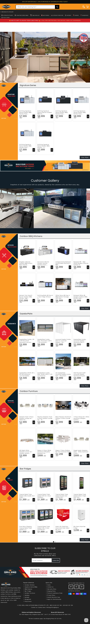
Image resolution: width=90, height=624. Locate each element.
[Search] (57, 7)
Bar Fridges (46, 15)
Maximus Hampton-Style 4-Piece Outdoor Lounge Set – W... (44, 418)
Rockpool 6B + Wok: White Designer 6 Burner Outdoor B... (81, 263)
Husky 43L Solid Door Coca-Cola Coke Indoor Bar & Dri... (63, 528)
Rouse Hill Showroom (57, 612)
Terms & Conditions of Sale (54, 593)
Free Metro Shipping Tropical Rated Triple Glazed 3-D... (25, 528)
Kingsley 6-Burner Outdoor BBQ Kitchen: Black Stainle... (26, 263)
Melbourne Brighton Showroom (31, 612)
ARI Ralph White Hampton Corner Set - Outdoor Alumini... (26, 452)
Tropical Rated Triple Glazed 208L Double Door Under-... (27, 496)
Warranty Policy (51, 589)
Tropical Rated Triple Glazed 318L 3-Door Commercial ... (43, 528)
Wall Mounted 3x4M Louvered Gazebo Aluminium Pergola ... (80, 374)
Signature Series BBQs (22, 15)
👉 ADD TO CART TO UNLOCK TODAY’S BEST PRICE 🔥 (25, 20)
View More (84, 157)
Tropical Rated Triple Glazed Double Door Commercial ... (62, 496)
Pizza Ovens (6, 17)
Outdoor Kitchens (29, 585)
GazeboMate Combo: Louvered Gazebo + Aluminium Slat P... (80, 341)
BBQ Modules (35, 15)
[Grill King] (45, 57)
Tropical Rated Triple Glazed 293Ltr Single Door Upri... (80, 496)
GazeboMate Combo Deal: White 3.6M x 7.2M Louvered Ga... (44, 374)
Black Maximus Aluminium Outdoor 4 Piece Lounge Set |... (63, 418)
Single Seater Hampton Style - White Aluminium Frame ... (81, 452)
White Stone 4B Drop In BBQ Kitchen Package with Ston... (63, 297)
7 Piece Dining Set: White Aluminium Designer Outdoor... (81, 418)
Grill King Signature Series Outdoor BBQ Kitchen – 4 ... (43, 146)
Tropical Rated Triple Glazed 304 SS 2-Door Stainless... (44, 496)
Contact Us (50, 587)
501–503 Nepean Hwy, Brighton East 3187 (31, 614)
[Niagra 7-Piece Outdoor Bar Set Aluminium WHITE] (63, 439)
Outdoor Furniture (57, 15)
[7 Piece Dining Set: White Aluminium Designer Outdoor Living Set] (81, 405)
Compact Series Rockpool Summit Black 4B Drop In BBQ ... (63, 263)
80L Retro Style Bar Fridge (80, 527)
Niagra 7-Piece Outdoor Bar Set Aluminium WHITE (63, 451)
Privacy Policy (51, 595)
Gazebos (68, 15)
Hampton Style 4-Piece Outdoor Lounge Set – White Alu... (26, 418)
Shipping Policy (51, 591)
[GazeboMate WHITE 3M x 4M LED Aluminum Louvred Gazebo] (27, 361)
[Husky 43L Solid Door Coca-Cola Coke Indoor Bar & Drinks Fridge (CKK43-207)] (63, 515)
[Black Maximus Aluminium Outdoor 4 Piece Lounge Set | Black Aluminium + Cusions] (63, 405)
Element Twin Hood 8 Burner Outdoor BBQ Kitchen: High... (25, 297)
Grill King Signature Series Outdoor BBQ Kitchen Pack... (25, 112)
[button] (87, 7)
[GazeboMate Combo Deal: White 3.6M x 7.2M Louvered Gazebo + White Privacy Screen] (45, 361)
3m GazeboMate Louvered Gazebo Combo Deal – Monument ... (63, 374)
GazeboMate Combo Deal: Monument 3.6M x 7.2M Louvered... (44, 341)
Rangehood (85, 15)
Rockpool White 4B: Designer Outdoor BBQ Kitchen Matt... (80, 297)
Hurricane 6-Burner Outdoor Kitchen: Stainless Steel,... (43, 263)
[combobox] (37, 7)
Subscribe (56, 560)
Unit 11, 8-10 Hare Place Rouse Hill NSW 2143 (57, 614)
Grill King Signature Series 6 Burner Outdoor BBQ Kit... (44, 112)
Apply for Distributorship (54, 599)
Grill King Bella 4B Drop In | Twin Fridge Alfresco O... (45, 297)
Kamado (76, 15)
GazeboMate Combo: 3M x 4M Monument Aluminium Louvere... (26, 341)
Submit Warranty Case (53, 597)
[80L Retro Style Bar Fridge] (81, 515)
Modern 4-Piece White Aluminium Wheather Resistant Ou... (44, 452)
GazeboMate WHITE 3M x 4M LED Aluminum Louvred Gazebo (27, 374)
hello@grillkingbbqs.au (52, 607)
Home (48, 585)
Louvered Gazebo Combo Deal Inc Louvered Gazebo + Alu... (63, 341)
